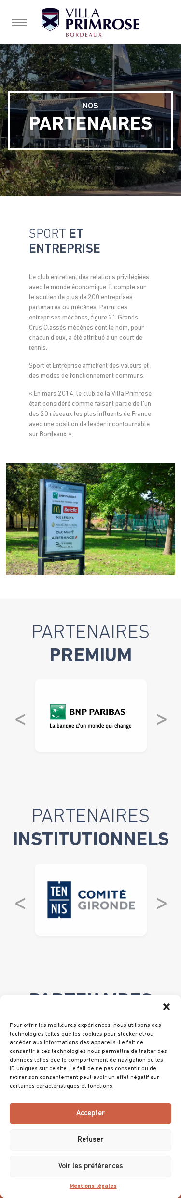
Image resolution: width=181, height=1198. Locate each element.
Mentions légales (93, 1186)
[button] (166, 1007)
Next (161, 715)
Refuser (90, 1140)
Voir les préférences (90, 1166)
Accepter (90, 1113)
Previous (20, 715)
